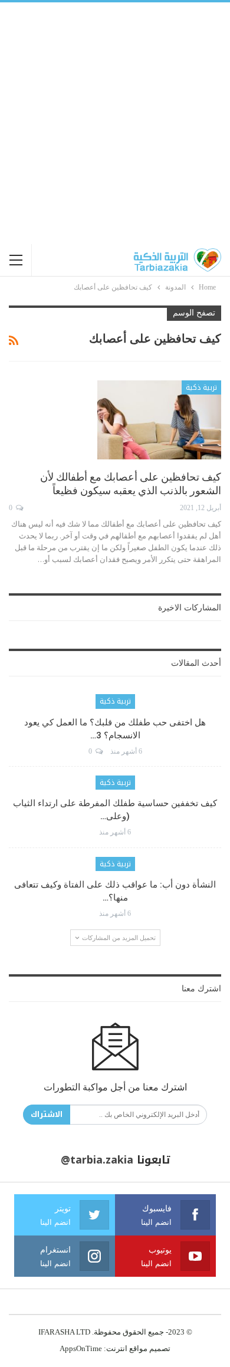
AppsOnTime (81, 1348)
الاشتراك (47, 1114)
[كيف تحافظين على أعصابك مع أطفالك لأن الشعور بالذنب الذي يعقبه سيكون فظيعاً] (159, 419)
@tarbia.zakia (97, 1160)
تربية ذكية (201, 387)
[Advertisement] (115, 123)
